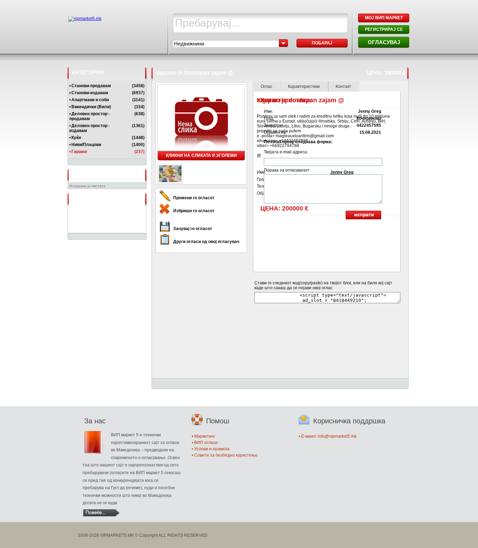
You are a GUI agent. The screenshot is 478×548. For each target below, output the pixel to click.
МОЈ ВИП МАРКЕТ (384, 17)
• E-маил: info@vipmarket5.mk (328, 436)
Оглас (266, 86)
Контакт (343, 86)
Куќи (76, 137)
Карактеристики (304, 86)
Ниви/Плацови (86, 144)
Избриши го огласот (194, 210)
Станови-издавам (89, 92)
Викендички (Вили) (91, 106)
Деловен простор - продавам (89, 116)
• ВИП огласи (205, 442)
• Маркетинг (203, 436)
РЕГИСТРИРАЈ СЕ (384, 29)
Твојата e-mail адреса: (286, 152)
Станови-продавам (91, 85)
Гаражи (79, 151)
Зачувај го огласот (192, 228)
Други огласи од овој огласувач (206, 241)
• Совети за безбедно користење (225, 455)
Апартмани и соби (90, 99)
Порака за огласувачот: (287, 170)
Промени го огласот (194, 197)
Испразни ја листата (87, 186)
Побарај (322, 43)
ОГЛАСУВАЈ (384, 42)
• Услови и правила (211, 448)
